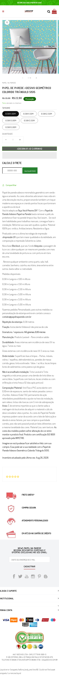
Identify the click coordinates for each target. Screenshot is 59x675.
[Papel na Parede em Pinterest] (39, 576)
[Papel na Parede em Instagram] (33, 576)
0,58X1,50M (28, 113)
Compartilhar (11, 185)
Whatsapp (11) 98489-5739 (30, 660)
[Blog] (45, 576)
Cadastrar (29, 566)
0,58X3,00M (10, 120)
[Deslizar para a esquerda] (23, 78)
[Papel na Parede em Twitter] (20, 576)
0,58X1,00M (10, 113)
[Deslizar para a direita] (36, 78)
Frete (4, 103)
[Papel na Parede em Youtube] (26, 576)
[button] (29, 155)
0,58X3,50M (29, 120)
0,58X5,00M (10, 127)
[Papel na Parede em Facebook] (14, 576)
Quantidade (7, 133)
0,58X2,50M (46, 113)
